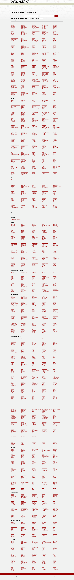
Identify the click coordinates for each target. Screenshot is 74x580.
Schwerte (22, 389)
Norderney (33, 319)
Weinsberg (43, 92)
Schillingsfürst (55, 155)
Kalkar (43, 366)
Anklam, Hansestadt (24, 272)
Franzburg (22, 276)
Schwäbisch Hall (44, 79)
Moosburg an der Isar (45, 140)
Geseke (12, 357)
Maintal (22, 251)
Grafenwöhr (12, 122)
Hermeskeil (44, 416)
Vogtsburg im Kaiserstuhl (56, 87)
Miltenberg (54, 139)
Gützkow (33, 278)
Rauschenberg (34, 257)
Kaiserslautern (13, 418)
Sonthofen (33, 160)
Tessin (12, 289)
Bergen (54, 299)
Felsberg (54, 233)
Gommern (22, 501)
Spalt (43, 160)
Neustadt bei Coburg (24, 145)
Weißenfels (54, 515)
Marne (53, 529)
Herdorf (33, 416)
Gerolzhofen (13, 121)
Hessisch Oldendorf (55, 312)
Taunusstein (13, 264)
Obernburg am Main (35, 146)
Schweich (54, 430)
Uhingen (43, 86)
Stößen (22, 514)
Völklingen (12, 444)
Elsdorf (54, 351)
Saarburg (12, 430)
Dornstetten (33, 35)
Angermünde (23, 184)
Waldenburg (13, 89)
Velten (22, 207)
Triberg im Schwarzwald (35, 85)
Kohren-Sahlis (55, 465)
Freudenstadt (55, 40)
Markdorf (43, 60)
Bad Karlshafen (55, 225)
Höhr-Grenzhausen (14, 417)
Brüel (32, 273)
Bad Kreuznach (23, 409)
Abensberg (23, 100)
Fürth (12, 119)
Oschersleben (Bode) (45, 509)
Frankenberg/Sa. (34, 458)
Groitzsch (12, 462)
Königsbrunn (23, 132)
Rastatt (54, 72)
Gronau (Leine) (44, 310)
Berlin (12, 179)
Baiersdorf (54, 106)
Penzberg (54, 148)
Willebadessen (23, 399)
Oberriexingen (55, 68)
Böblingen (22, 31)
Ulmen (43, 432)
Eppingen (43, 38)
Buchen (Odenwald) (24, 33)
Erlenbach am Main (55, 115)
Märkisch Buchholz (24, 198)
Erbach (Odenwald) (14, 233)
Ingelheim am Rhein (45, 417)
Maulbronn (12, 61)
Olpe (11, 382)
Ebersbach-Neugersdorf (45, 456)
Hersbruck (22, 126)
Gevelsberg (23, 357)
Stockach (12, 82)
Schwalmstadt (55, 260)
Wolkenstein (13, 488)
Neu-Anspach (13, 253)
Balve (32, 342)
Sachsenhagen (23, 324)
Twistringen (12, 329)
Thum (22, 484)
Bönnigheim (44, 31)
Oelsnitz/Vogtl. (23, 475)
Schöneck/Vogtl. (13, 482)
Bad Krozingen (13, 26)
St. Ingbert (33, 443)
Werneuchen (13, 208)
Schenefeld (23, 534)
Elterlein (54, 457)
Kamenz (12, 465)
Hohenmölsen (34, 503)
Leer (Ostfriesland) (24, 316)
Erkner (54, 188)
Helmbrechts (44, 125)
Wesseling (43, 398)
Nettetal (33, 378)
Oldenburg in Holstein (35, 531)
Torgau (33, 484)
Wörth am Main (13, 173)
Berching (12, 108)
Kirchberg (22, 465)
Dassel (22, 305)
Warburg (33, 396)
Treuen (54, 484)
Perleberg (12, 201)
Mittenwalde (44, 198)
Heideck (22, 125)
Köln (22, 369)
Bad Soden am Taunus (56, 226)
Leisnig (12, 468)
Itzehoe (12, 528)
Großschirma (44, 462)
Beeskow (43, 185)
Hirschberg (33, 553)
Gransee (22, 192)
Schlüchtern (23, 260)
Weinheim (33, 92)
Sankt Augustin (55, 386)
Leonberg (33, 58)
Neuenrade (44, 378)
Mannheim (23, 60)
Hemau (54, 125)
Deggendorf (13, 112)
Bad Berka (12, 542)
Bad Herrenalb (55, 25)
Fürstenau (22, 309)
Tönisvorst (43, 392)
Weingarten (23, 92)
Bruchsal (12, 33)
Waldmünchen (44, 168)
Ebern (53, 113)
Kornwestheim (44, 53)
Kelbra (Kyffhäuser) (34, 504)
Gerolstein (43, 415)
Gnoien (12, 277)
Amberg (22, 101)
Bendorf (33, 410)
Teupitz (33, 206)
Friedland (12, 191)
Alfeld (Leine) (23, 296)
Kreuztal (12, 370)
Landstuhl (22, 422)
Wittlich (22, 435)
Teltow (12, 206)
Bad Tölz (22, 106)
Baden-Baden (44, 28)
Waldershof (12, 168)
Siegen (12, 390)
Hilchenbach (54, 363)
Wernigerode (23, 516)
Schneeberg (54, 481)
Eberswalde (23, 188)
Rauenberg (12, 73)
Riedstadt (12, 258)
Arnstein (54, 101)
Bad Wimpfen (23, 28)
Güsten (54, 501)
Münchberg (12, 141)
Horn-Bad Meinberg (24, 364)
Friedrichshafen (23, 41)
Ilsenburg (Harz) (44, 503)
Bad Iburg (12, 298)
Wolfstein (33, 435)
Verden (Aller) (13, 330)
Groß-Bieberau (13, 239)
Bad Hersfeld (34, 225)
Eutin (43, 524)
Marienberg (23, 470)
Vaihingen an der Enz (14, 87)
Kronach (33, 132)
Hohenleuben (44, 553)
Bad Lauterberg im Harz (24, 298)
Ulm (53, 86)
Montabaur (12, 424)
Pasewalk (22, 284)
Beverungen (13, 344)
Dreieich (33, 232)
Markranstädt (54, 470)
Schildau (12, 481)
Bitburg (33, 411)
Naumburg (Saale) (34, 508)
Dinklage (54, 305)
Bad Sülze (43, 272)
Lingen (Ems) (44, 316)
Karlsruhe (12, 52)
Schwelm (12, 389)
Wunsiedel (33, 173)
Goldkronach (34, 121)
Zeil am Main (54, 173)
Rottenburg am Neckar (35, 75)
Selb (32, 159)
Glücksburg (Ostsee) (14, 527)
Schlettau (43, 481)
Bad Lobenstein (34, 543)
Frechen (43, 355)
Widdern (54, 93)
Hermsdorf (12, 553)
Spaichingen (13, 81)
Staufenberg (23, 263)
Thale (22, 515)
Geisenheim (13, 237)
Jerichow (54, 503)
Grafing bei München (24, 122)
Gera (53, 549)
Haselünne (54, 311)
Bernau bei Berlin (55, 185)
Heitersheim (54, 47)
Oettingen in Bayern (14, 147)
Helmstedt (12, 312)
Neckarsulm (44, 65)
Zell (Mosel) (23, 436)
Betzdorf (54, 410)
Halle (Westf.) (23, 359)
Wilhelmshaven (55, 331)
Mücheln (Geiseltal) (24, 508)
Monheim (33, 140)
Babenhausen (55, 224)
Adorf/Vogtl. (12, 449)
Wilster (22, 536)
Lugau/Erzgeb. (55, 469)
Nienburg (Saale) (55, 508)
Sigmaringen (23, 80)
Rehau (43, 152)
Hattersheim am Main (56, 240)
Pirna (43, 476)
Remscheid (54, 384)
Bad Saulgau (13, 27)
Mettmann (43, 376)
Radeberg (33, 477)
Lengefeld (22, 468)
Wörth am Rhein (13, 436)
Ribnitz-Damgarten (45, 285)
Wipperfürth (54, 399)
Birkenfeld (22, 411)
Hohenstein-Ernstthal (14, 464)
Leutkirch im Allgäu (45, 58)
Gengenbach (54, 42)
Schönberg (43, 286)
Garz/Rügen (54, 276)
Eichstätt (43, 114)
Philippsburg (23, 72)
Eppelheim (33, 38)
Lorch (22, 59)
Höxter (54, 364)
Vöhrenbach (13, 88)
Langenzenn (54, 133)
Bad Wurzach (34, 28)
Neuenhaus (33, 318)
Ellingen (54, 114)
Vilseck (43, 166)
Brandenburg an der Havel (25, 186)
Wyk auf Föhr (34, 536)
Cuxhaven (43, 304)
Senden (54, 159)
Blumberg (12, 31)
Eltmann (12, 115)
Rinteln (33, 323)
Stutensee (33, 82)
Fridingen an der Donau (14, 41)
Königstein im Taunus (45, 246)
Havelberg (54, 502)
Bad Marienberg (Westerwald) (36, 409)
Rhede (22, 385)
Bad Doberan (34, 272)
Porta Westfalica (23, 383)
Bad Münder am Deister (35, 298)
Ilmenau (54, 553)
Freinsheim (12, 415)
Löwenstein (44, 59)
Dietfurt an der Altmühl (35, 112)
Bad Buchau (23, 25)
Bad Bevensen (13, 297)
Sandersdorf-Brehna (35, 511)
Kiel (53, 528)
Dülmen (22, 351)
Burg (53, 497)
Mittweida (33, 471)
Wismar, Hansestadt (55, 290)
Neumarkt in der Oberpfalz (36, 142)
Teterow (22, 289)
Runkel (43, 259)
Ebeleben (43, 547)
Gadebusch (44, 276)
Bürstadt (12, 231)
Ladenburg (54, 54)
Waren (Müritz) (23, 290)
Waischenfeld (55, 167)
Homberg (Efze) (23, 244)
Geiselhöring (13, 120)
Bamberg (12, 107)
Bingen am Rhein (13, 411)
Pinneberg (43, 531)
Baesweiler (23, 342)
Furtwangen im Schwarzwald (36, 41)
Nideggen (22, 379)
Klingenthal (44, 465)
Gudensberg (13, 240)
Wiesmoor (22, 331)
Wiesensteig (13, 94)
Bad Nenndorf (44, 298)
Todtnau (22, 85)
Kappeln (33, 528)
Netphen (22, 378)
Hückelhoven (13, 365)
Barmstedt (33, 523)
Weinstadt (54, 92)
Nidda (53, 253)
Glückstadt (22, 527)
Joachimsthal (44, 193)
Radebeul (43, 477)
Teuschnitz (43, 162)
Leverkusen (33, 371)
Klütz (11, 279)
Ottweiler (43, 442)
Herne (22, 363)
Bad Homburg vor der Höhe (46, 225)
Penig (33, 476)
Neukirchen (33, 253)
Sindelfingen (34, 80)
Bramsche (22, 302)
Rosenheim (44, 153)
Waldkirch (22, 89)
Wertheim (43, 93)
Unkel (53, 432)
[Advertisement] (37, 8)
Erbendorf (22, 115)
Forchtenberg (13, 40)
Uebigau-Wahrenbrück (14, 207)
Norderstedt (12, 531)
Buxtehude (54, 303)
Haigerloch (54, 45)
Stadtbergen (54, 160)
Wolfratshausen (55, 172)
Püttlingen (54, 442)
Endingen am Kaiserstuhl (14, 38)
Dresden (33, 456)
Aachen (12, 338)
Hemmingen (23, 312)
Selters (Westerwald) (14, 431)
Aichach (33, 100)
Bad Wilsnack (13, 185)
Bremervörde (54, 302)
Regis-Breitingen (13, 478)
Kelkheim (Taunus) (55, 245)
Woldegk (22, 291)
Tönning (12, 535)
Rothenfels (33, 154)
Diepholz (43, 305)
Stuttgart (43, 82)
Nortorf (22, 531)
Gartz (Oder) (54, 191)
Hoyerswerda (34, 464)
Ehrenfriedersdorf (55, 456)
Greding (33, 122)
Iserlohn (54, 365)
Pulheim (43, 383)
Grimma (43, 461)
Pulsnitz (12, 477)
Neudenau (23, 66)
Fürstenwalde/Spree (45, 191)
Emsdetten (23, 352)
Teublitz (33, 162)
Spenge (43, 390)
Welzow (43, 207)
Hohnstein (22, 464)
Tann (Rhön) (54, 263)
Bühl (32, 33)
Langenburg (44, 55)
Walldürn (54, 89)
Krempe (12, 529)
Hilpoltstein (44, 126)
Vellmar (54, 264)
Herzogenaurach (34, 126)
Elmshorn (33, 524)
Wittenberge (23, 208)
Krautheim (12, 54)
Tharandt (12, 484)
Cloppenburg (34, 304)
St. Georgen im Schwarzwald (36, 81)
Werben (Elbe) (13, 516)
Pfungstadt (54, 256)
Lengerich (12, 371)
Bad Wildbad (13, 28)
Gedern (54, 236)
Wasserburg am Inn (24, 169)
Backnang (12, 25)
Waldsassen (54, 168)
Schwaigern (54, 79)
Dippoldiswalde (44, 455)
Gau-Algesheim (23, 415)
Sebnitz (33, 482)
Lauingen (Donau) (34, 134)
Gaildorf (54, 41)
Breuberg (33, 230)
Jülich (22, 366)
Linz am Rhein (44, 422)
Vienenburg (23, 330)
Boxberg (12, 32)
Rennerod (12, 429)
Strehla (33, 483)
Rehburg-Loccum (13, 323)
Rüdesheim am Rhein (35, 259)
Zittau (32, 488)
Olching (22, 147)
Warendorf (43, 396)
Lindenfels (33, 250)
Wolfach (54, 94)
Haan (53, 358)
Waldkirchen (23, 168)
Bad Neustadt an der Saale (36, 105)
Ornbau (33, 147)
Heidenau (43, 463)
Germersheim (34, 415)
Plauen (54, 476)
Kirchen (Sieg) (23, 419)
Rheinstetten (54, 74)
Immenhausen (23, 245)
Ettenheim (22, 39)
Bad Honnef (54, 339)
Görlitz (33, 461)
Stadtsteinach (23, 161)
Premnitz (33, 201)
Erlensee (22, 233)
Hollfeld (12, 128)
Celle (12, 304)
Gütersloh (43, 358)
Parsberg (22, 148)
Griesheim (54, 238)
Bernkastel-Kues (44, 410)
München (22, 141)
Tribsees (43, 289)
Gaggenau (43, 41)
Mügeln (43, 471)
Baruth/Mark (23, 185)
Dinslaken (54, 349)
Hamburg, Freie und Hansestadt (15, 219)
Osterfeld (12, 510)
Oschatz (43, 475)
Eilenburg (22, 457)
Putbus (12, 285)
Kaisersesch (54, 417)
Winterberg (43, 399)
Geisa (43, 549)
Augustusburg (13, 450)
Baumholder (23, 410)
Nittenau (43, 145)
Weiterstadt (33, 266)
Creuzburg (12, 547)
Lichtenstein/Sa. (44, 468)
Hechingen (54, 46)
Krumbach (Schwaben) (45, 132)
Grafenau (43, 121)
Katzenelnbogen (44, 418)
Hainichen (12, 463)
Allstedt (22, 494)
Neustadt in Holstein (45, 530)
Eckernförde (23, 524)
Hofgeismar (54, 243)
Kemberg (43, 504)
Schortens (43, 325)
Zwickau (22, 489)
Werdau (54, 485)
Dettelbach (23, 112)
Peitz (53, 200)
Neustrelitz (54, 283)
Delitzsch (33, 455)
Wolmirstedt (54, 516)
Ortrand (43, 200)
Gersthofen (23, 121)
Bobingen (43, 108)
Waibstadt (43, 88)
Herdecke (54, 362)
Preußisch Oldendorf (35, 383)
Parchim (12, 284)
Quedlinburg (33, 510)
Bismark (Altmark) (13, 497)
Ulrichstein (33, 264)
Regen (22, 152)
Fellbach (43, 39)
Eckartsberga (44, 498)
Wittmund (33, 332)
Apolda (22, 541)
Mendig (54, 423)
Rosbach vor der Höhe (56, 258)
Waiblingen (33, 88)
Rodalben (54, 429)
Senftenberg (13, 205)
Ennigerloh (54, 352)
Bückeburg (23, 303)
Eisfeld (22, 548)
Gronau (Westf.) (23, 358)
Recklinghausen (34, 384)
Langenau (33, 55)
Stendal (12, 514)
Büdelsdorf (12, 524)
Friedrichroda (55, 548)
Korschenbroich (44, 369)
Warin (33, 290)
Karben (33, 245)
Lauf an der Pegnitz (14, 134)
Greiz (43, 550)
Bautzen (33, 451)
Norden (12, 319)
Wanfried (12, 266)
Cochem (12, 412)
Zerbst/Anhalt (34, 517)
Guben (43, 192)
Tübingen (12, 86)
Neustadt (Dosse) (55, 199)
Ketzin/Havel (13, 194)
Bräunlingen (33, 32)
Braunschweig (44, 302)
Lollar (43, 250)
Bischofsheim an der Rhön (36, 108)
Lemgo (54, 370)
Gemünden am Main (35, 120)
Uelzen (22, 329)
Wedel (53, 535)
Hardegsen (33, 311)
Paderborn (43, 382)
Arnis (22, 522)
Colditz (43, 454)
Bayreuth (43, 107)
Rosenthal (12, 259)
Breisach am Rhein (45, 32)
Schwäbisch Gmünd (35, 79)
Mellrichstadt (13, 139)
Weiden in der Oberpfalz (45, 169)
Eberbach (43, 35)
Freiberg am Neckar (24, 40)
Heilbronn (33, 47)
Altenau (33, 296)
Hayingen (43, 46)
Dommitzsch (23, 456)
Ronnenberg (54, 323)
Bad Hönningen (13, 409)
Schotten (33, 260)
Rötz (11, 155)
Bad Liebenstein (23, 543)
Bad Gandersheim (34, 297)
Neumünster (33, 530)
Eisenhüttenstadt (34, 188)
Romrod (43, 258)
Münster (12, 378)
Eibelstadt (33, 114)
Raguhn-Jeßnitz (55, 510)
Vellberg (22, 87)
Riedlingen (12, 75)
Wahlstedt (43, 535)
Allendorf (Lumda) (13, 224)
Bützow (54, 273)
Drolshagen (54, 350)
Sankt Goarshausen (35, 430)
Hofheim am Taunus (14, 244)
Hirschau (54, 126)
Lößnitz (43, 469)
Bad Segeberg (13, 523)
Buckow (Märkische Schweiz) (57, 186)
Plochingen (33, 72)
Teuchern (12, 515)
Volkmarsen (23, 265)
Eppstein (54, 232)
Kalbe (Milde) (23, 504)
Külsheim (22, 54)
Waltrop (22, 396)
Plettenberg (12, 383)
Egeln (53, 498)
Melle (43, 317)
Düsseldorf (43, 351)
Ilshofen (22, 51)
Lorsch (12, 251)
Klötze (53, 504)
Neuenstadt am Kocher (56, 66)
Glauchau (22, 461)
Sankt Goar (23, 430)
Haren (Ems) (44, 311)
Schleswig (33, 534)
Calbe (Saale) (13, 498)
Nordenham (23, 319)
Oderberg (22, 200)
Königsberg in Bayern (14, 132)
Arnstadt (33, 541)
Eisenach (54, 547)
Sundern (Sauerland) (14, 392)
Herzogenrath (44, 363)
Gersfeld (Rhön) (55, 237)
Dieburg (43, 231)
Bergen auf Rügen (13, 273)
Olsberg (22, 382)
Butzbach (22, 231)
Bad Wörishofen (44, 106)
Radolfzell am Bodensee (45, 72)
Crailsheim (12, 34)
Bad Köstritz (54, 542)
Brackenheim (23, 32)
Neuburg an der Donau (24, 142)
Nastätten (54, 424)
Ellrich (33, 548)
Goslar (22, 310)
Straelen (54, 391)
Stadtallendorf (13, 263)
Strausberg (54, 205)
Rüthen (33, 386)
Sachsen (19, 4)
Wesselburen (13, 536)
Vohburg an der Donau (14, 167)
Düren (33, 351)
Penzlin (43, 284)
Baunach (33, 107)
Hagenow (43, 278)
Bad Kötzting (23, 105)
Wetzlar (54, 266)
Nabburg (43, 141)
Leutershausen (55, 134)
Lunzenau (12, 470)
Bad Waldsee (55, 27)
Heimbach (12, 362)
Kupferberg (12, 133)
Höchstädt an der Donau (25, 127)
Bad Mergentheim (34, 26)
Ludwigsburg (54, 59)
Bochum (12, 345)
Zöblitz (43, 488)
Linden (22, 250)
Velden (12, 166)
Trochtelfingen (44, 85)
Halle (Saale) (34, 502)
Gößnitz (12, 550)
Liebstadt (54, 468)
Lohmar (22, 372)
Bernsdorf (54, 451)
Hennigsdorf (13, 193)
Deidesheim (44, 412)
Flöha (22, 458)
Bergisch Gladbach (34, 343)
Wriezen (43, 208)
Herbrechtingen (34, 48)
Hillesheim (54, 416)
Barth (53, 272)
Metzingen (12, 62)
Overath (33, 382)
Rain (11, 152)
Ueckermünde (55, 289)
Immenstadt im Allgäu (45, 128)
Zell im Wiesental (23, 95)
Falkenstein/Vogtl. (13, 458)
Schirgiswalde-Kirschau (24, 481)
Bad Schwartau (55, 522)
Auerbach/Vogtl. (55, 449)
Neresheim (54, 65)
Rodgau (33, 258)
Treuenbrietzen (55, 206)
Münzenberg (34, 252)
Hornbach (22, 417)
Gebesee (12, 549)
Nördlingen (54, 145)
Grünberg (54, 239)
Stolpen (22, 483)
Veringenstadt (34, 87)
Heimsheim (44, 47)
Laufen (22, 134)
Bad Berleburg (34, 339)
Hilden (12, 364)
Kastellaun (33, 418)
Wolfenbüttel (44, 332)
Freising (12, 118)
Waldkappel (54, 265)
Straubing (54, 161)
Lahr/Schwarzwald (13, 55)
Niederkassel (34, 379)
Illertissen (33, 128)
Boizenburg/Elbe (23, 273)
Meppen (54, 317)
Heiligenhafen (44, 527)
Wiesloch (22, 94)
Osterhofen (43, 147)
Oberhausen (54, 379)
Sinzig (33, 431)
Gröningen (43, 501)
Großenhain (23, 462)
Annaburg (43, 494)
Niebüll (54, 530)
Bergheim (22, 343)
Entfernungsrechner (14, 4)
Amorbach (33, 101)
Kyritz (43, 194)
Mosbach (33, 62)
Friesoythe (12, 309)
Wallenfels (12, 169)
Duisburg (12, 351)
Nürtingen (12, 68)
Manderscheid (23, 423)
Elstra (43, 457)
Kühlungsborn (44, 279)
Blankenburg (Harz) (35, 497)
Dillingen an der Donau (45, 112)
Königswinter (34, 369)
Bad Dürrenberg (55, 495)
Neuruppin (43, 199)
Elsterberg (33, 457)
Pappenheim (13, 148)
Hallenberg (33, 359)
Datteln (22, 349)
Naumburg (43, 252)
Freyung (33, 118)
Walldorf (43, 89)
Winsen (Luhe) (13, 332)
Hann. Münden (13, 311)
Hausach (33, 46)
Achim (12, 296)
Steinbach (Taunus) (45, 263)
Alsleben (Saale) (34, 494)
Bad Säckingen (55, 26)
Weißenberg (33, 485)
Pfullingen (12, 72)
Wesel (33, 398)
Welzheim (12, 93)
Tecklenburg (23, 392)
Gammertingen (13, 42)
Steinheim (33, 391)
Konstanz (22, 53)
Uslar (32, 329)
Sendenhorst (44, 389)
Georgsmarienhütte (55, 309)
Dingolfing (54, 112)
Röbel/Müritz (13, 286)
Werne (12, 398)
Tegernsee (23, 162)
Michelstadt (54, 251)
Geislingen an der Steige (46, 42)
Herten (33, 363)
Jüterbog (54, 193)
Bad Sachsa (13, 299)
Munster (22, 318)
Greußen (54, 550)
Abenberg (12, 100)
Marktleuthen (13, 138)
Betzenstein (23, 108)
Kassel (43, 245)
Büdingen (54, 230)
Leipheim (43, 134)
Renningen (12, 74)
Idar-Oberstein (34, 417)
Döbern (54, 187)
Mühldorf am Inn (55, 140)
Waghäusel (23, 88)
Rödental (22, 153)
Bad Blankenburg (24, 542)
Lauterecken (33, 422)
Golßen (12, 192)
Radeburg (54, 477)
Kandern (54, 51)
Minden (54, 376)
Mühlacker (54, 62)
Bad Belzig (33, 184)
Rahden (12, 384)
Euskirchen (33, 355)
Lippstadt (12, 372)
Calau (12, 187)
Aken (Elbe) (12, 494)
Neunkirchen (34, 442)
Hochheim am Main (45, 243)
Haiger (33, 240)
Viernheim (12, 265)
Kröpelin (33, 279)
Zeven (33, 333)
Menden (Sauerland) (24, 376)
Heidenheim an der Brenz (25, 47)
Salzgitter (33, 324)
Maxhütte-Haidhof (55, 138)
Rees (43, 384)
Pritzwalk (54, 201)
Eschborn (33, 233)
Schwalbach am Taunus (45, 260)
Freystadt (22, 118)
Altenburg (12, 541)
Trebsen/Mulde (44, 484)
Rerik (32, 285)
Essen (22, 355)
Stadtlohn (12, 391)
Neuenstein (12, 67)
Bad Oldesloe (44, 522)
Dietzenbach (13, 232)
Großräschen (34, 192)
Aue (42, 449)
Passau (33, 148)
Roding (33, 153)
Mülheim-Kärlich (23, 424)
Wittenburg (12, 291)
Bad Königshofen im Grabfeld (15, 105)
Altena (53, 338)
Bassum (43, 299)
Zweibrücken (34, 436)
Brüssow (43, 186)
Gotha (22, 550)
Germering (54, 120)
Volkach (43, 167)
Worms (43, 435)
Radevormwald (55, 383)
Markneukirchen (44, 470)
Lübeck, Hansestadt (35, 529)
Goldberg (22, 277)
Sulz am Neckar (55, 82)
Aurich (43, 296)
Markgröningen (55, 60)
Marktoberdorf (23, 138)
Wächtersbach (34, 265)
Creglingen (23, 34)
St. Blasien (23, 81)
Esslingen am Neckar (14, 39)
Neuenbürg (33, 66)
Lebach (12, 442)
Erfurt (43, 548)
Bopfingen (54, 31)
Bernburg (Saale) (55, 496)
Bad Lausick (54, 450)
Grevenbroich (13, 358)
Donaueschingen (55, 34)
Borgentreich (34, 345)
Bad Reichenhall (44, 105)
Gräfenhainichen (34, 501)
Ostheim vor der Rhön (56, 147)
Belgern (43, 451)
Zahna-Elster (13, 517)
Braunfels (22, 230)
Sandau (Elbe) (23, 511)
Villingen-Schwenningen (45, 87)
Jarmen (54, 278)
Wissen (12, 435)
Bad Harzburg (55, 297)
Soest (22, 390)
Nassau (43, 424)
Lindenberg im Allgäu (45, 135)
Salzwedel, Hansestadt (14, 511)
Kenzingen (33, 52)
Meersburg (23, 61)
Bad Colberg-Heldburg (35, 542)
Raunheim (22, 257)
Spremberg (33, 205)
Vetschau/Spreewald (35, 207)
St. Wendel (43, 443)
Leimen (12, 58)
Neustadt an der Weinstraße (25, 425)
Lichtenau (54, 58)
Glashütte (12, 461)
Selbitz (43, 159)
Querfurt (43, 510)
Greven (54, 357)
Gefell (22, 549)
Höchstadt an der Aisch (14, 127)
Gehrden (43, 309)
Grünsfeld (22, 45)
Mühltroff (54, 471)
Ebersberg (12, 114)
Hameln (54, 310)
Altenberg (22, 449)
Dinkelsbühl (13, 113)
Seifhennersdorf (44, 482)
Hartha (33, 463)
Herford (12, 363)
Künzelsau (33, 54)
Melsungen (44, 251)
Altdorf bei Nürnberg (45, 100)
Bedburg (12, 343)
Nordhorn (43, 319)
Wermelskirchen (55, 397)
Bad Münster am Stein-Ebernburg (47, 409)
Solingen (33, 390)
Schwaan (54, 286)
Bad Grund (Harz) (44, 297)
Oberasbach (23, 146)
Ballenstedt (33, 496)
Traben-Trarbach (23, 432)
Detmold (43, 349)
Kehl (22, 52)
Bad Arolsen (13, 225)
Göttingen (33, 310)
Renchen (54, 73)
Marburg (33, 251)
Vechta (54, 329)
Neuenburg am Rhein (45, 66)
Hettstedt (22, 503)
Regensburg (33, 152)
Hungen (54, 244)
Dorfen (33, 113)
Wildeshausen (44, 331)
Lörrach (33, 59)
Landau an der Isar (24, 133)
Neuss (12, 379)
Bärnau (22, 107)
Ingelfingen (33, 51)
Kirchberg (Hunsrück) (14, 419)
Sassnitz (33, 286)
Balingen (54, 28)
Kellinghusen (44, 528)
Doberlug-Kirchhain (45, 187)
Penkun (33, 284)
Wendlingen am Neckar (24, 93)
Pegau (22, 476)
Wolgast (33, 291)
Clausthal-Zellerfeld (24, 304)
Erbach (54, 38)
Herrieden (12, 126)
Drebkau (12, 188)
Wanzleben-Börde (34, 515)
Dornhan (22, 35)
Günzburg (54, 122)
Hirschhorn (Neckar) (35, 243)
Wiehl (12, 399)
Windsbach (33, 172)
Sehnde (33, 326)
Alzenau (12, 101)
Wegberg (22, 397)
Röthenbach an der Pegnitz (15, 154)
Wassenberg (13, 397)
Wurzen (22, 488)
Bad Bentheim (55, 296)
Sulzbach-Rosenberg (14, 162)
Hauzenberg (13, 125)
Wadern (22, 444)
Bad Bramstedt (34, 522)
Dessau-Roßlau (34, 498)
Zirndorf (12, 174)
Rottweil (43, 75)
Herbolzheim (23, 48)
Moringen (12, 318)
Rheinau (33, 74)
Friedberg (43, 118)
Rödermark (23, 258)
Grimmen (12, 278)
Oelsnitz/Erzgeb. (13, 475)
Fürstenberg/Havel (34, 191)
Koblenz (54, 419)
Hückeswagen (23, 365)
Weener (54, 330)
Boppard (43, 411)
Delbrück (33, 349)
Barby (43, 496)
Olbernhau (33, 475)
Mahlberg (12, 60)
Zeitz (22, 517)
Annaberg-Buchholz (35, 449)
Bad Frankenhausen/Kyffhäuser (47, 542)
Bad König (12, 226)
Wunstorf (12, 333)
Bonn (22, 345)
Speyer (54, 431)
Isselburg (12, 366)
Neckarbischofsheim (24, 65)
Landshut (43, 133)
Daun (32, 412)
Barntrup (43, 342)
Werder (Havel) (55, 207)
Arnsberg (12, 339)
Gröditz (54, 461)
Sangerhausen (44, 511)
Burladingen (44, 33)
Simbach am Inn (23, 160)
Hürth (32, 365)
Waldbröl (12, 396)
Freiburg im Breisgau (35, 40)
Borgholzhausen (44, 345)
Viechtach (22, 166)
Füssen (33, 119)
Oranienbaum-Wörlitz (35, 509)
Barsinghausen (34, 299)
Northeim (54, 319)
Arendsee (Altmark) (55, 494)
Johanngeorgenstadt (45, 464)
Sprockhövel (54, 390)
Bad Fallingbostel (24, 297)
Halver (54, 359)
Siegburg (54, 389)
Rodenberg (44, 323)
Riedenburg (54, 152)
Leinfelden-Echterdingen (25, 58)
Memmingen (23, 139)
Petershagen (54, 382)
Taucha (43, 483)
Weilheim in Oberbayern (56, 169)
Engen (22, 38)
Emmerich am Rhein (14, 352)
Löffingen (12, 59)
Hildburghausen (23, 553)
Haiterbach (12, 46)
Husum (54, 527)
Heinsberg (22, 362)
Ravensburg (23, 73)
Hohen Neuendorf (34, 193)
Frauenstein (44, 458)
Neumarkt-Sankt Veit (45, 142)
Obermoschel (55, 425)
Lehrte (33, 316)
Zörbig (43, 517)
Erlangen (43, 115)
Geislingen (33, 42)
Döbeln (54, 455)
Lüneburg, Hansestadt (35, 317)
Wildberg (33, 94)
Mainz (12, 423)
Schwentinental (55, 534)
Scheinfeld (33, 155)
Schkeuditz (33, 481)
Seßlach (12, 160)
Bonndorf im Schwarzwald (35, 31)
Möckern (12, 508)
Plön (53, 531)
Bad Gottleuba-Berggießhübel (46, 450)
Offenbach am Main (35, 256)
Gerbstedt (12, 501)
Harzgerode (44, 502)
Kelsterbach (13, 246)
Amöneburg (33, 224)
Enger (33, 352)
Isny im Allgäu (44, 51)
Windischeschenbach (24, 172)
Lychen (12, 198)
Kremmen (33, 194)
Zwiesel (22, 174)
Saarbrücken (13, 443)
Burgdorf (33, 303)
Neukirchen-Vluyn (55, 378)
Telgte (33, 392)
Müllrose (12, 199)
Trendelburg (23, 264)
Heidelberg (12, 47)
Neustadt (43, 253)
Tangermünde (55, 514)
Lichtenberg (13, 135)
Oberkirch (22, 68)
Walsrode (43, 330)
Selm (32, 389)
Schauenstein (23, 155)
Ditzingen (43, 34)
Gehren (33, 549)
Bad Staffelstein (13, 106)
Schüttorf (54, 325)
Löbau (22, 469)
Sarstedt (43, 324)
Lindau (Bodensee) (34, 135)
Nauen (33, 199)
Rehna (22, 285)
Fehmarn (54, 524)
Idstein (12, 245)
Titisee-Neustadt (13, 85)
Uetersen (33, 535)
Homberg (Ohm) (34, 244)
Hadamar (22, 240)
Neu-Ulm (12, 142)
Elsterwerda (44, 188)
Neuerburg (12, 425)
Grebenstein (44, 238)
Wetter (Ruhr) (55, 398)
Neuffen (22, 67)
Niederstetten (44, 67)
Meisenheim (44, 423)
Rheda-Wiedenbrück (14, 385)
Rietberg (12, 386)
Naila (53, 141)
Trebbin (43, 206)
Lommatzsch (34, 469)
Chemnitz (33, 454)
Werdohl (33, 397)
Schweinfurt (23, 159)
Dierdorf (54, 412)
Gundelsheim (44, 45)
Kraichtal (54, 53)
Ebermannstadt (44, 113)
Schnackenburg (55, 324)
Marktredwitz (34, 138)
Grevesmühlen (55, 277)
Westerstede (13, 331)
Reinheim (54, 257)
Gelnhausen (23, 237)
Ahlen (33, 338)
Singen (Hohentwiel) (45, 80)
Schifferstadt (44, 430)
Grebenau (33, 238)
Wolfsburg (54, 332)
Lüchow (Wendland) (24, 317)
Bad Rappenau (44, 26)
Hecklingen (12, 503)
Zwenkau (12, 489)
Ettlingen (33, 39)
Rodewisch (54, 478)
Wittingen (22, 332)
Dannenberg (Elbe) (14, 305)
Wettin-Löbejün (34, 516)
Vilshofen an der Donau (56, 166)
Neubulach (12, 66)
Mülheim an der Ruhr (56, 377)
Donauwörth (23, 113)
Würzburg (43, 173)
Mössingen (43, 62)
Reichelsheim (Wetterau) (46, 257)
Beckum (54, 342)
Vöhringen (33, 167)
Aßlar (43, 224)
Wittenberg (43, 516)
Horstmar (43, 364)
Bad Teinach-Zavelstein (35, 27)
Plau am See (54, 284)
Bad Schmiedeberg (24, 496)
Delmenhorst (34, 305)
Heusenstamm (23, 243)
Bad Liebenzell (23, 26)
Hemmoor (33, 312)
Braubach (54, 411)
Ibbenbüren (44, 365)
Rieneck (12, 153)
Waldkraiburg (34, 168)
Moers (12, 377)
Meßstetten (54, 61)
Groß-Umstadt (34, 239)
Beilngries (54, 107)
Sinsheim (54, 80)
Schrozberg (23, 79)
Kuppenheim (44, 54)
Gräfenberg (54, 121)
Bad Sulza (54, 543)
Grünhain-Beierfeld (55, 462)
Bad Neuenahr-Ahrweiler (56, 409)
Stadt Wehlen (55, 482)
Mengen (33, 61)
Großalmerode (44, 239)
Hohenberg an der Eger (56, 127)
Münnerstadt (33, 141)
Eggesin (12, 276)
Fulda (43, 236)
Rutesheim (54, 75)
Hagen (12, 359)
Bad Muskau (13, 451)
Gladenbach (23, 238)
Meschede (33, 376)
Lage (22, 370)
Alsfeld (22, 224)
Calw (53, 33)
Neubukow (12, 283)
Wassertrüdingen (34, 169)
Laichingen (23, 55)
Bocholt (54, 344)
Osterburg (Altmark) (55, 509)
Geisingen (22, 42)
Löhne (33, 372)
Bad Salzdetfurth (23, 299)
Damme (54, 304)
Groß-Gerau (23, 239)
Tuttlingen (22, 86)
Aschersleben (34, 495)
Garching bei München (45, 119)
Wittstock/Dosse (34, 208)
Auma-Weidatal (55, 541)
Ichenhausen (23, 128)
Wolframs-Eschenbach (45, 172)
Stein (43, 161)
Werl (43, 397)
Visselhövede (34, 330)
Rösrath (22, 386)
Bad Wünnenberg (13, 342)
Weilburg (22, 266)
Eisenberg (12, 548)
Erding (33, 115)
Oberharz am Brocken (14, 509)
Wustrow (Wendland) (24, 333)
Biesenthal (12, 186)
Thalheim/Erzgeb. (55, 483)
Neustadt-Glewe (44, 283)
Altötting (54, 100)
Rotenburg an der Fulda (24, 259)
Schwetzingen (13, 80)
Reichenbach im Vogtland (25, 478)
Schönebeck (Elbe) (55, 511)
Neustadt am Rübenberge (46, 318)
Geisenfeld (23, 120)
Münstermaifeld (34, 424)
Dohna (12, 456)
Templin (22, 206)
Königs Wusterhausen (24, 194)
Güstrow (22, 278)
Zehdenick (54, 208)
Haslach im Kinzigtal (24, 46)
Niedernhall (33, 67)
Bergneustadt (55, 343)
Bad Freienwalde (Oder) (45, 184)
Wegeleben (44, 515)
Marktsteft (43, 138)
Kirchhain (22, 246)
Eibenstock (12, 457)
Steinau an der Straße (35, 263)
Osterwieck (23, 510)
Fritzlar (33, 236)
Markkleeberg (34, 470)
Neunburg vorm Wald (56, 142)
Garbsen (33, 309)
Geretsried (43, 120)
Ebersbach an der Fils (56, 35)
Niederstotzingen (55, 67)
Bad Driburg (44, 339)
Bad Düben (23, 450)
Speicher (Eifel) (44, 431)
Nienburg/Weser (55, 318)
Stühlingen (23, 82)
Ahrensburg (12, 522)
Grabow (33, 277)
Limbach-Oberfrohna (14, 469)
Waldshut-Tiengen (34, 89)
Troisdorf (54, 392)
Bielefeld (22, 344)
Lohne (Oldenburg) (55, 316)
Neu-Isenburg (23, 253)
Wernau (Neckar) (34, 93)
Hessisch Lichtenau (14, 243)
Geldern (33, 356)
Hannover (22, 311)
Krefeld (54, 369)
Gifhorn (12, 310)
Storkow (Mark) (44, 205)
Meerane (12, 471)
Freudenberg (44, 40)
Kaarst (33, 366)
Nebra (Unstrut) (44, 508)
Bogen (54, 108)
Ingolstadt (54, 128)
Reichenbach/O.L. (34, 478)
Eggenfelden (23, 114)
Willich (33, 399)
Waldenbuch (54, 88)
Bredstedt (43, 523)
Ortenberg (43, 256)
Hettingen (54, 48)
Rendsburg (12, 534)
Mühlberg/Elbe (55, 198)
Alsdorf (43, 338)
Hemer (33, 362)
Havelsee (54, 192)
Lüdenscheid (54, 372)
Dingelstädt (23, 547)
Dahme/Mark (34, 187)
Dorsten (22, 350)
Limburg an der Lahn (14, 250)
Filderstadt (54, 39)
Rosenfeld (22, 75)
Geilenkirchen (23, 356)
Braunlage (33, 302)
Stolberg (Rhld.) (44, 391)
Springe (54, 326)
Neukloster (33, 283)
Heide (33, 527)
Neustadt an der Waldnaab (15, 145)
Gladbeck (33, 357)
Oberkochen (33, 68)
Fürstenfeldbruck (55, 118)
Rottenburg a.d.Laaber (45, 154)
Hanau (43, 240)
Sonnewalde (23, 205)
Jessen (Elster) (13, 504)
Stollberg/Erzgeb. (13, 483)
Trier (32, 432)
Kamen (54, 366)
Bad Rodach (54, 105)
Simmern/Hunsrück (24, 431)
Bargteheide (23, 523)
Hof (32, 127)
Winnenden (44, 94)
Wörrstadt (54, 435)
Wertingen (12, 172)
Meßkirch (43, 61)
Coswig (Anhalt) (23, 498)
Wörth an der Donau (24, 173)
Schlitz (12, 260)
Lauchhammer (55, 194)
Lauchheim (54, 55)
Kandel (22, 418)
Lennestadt (23, 371)
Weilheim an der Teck (14, 92)
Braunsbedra (44, 497)
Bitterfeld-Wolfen (23, 497)
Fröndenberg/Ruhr (13, 356)
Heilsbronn (33, 125)
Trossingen (54, 85)
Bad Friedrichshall (45, 25)
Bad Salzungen (44, 543)
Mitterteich (22, 140)
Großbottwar (13, 45)
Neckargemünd (34, 65)
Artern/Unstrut (44, 541)
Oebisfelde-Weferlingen (24, 509)
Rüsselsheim (54, 259)
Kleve (12, 369)
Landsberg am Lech (35, 133)
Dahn (22, 412)
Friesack (22, 191)
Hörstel (33, 364)
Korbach (54, 246)
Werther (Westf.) (23, 398)
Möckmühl (22, 62)
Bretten (54, 32)
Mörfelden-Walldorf (14, 252)
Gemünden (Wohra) (35, 237)
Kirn (42, 419)
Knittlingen (12, 53)
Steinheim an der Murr (56, 81)
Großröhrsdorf (34, 462)
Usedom (12, 290)
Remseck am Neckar (45, 73)
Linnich (54, 371)
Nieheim (43, 379)
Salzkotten (43, 386)
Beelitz (33, 185)
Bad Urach (43, 27)
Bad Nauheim (23, 226)
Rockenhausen (44, 429)
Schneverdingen (13, 325)
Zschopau (54, 488)
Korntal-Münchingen (35, 53)
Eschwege (43, 233)
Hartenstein (23, 463)
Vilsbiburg (33, 166)
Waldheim (22, 485)
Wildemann (33, 331)
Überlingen (33, 86)
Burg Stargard (44, 273)
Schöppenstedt (34, 325)
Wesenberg (44, 290)
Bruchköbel (44, 230)
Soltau (43, 326)
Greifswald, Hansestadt (45, 277)
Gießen (12, 238)
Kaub (53, 418)
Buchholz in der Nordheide (15, 303)
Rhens (33, 429)
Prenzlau (43, 201)
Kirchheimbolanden (35, 419)
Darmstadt (33, 231)
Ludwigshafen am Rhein (56, 422)
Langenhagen (13, 316)
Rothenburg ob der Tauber (25, 154)
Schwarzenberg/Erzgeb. (24, 482)
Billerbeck (33, 344)
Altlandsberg (13, 184)
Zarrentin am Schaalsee (45, 291)
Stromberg (12, 432)
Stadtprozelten (13, 161)
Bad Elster (33, 450)
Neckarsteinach (55, 252)
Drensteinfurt (44, 350)
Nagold (12, 65)
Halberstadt (12, 502)
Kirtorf (33, 246)
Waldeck (43, 265)
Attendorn (22, 339)
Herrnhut (54, 463)
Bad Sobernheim (13, 410)
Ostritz (53, 475)
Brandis (12, 454)
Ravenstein (33, 73)
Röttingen (54, 154)
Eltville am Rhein (44, 232)
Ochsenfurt (54, 146)
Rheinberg (43, 385)
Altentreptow (13, 272)
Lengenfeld (33, 468)
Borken (12, 230)
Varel (43, 329)
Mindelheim (12, 140)
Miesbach (43, 139)
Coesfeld (12, 349)
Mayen (33, 423)
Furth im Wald (23, 119)
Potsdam (22, 201)
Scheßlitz (43, 155)
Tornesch (22, 535)
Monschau (43, 377)
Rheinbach (33, 385)
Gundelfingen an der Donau (46, 122)
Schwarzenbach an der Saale (15, 159)
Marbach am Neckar (35, 60)
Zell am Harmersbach (14, 95)
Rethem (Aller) (23, 323)
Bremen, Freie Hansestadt (15, 214)
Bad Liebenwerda (55, 184)
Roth (53, 153)
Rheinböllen (23, 429)
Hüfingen (12, 51)
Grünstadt (54, 415)
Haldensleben (23, 502)
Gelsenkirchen (44, 356)
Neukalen (22, 283)
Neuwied (33, 425)
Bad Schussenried (24, 27)
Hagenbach (23, 416)
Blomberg (43, 344)
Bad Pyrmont (54, 298)
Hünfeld (43, 244)
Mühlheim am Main (24, 252)
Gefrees (54, 119)
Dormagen (12, 350)
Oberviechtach (44, 146)
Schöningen (23, 325)
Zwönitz (33, 489)
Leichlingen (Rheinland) (45, 370)
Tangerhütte (44, 514)
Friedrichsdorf (23, 236)
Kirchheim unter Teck (56, 52)
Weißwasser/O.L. (44, 485)
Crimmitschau (13, 455)
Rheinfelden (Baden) (45, 74)
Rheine (54, 385)
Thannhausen (55, 162)
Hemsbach (12, 48)
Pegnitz (43, 148)
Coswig (54, 454)
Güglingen (33, 45)
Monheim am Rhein (35, 377)
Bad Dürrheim (34, 25)
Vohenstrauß (23, 167)
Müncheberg (23, 199)
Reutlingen (23, 74)
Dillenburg (22, 232)
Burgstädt (22, 454)
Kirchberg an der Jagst (45, 52)
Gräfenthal (33, 550)
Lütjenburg (43, 529)
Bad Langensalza (13, 543)
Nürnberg (12, 146)
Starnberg (33, 161)
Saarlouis (22, 443)
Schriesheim (13, 79)
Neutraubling (34, 145)
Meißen (22, 471)
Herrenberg (44, 48)
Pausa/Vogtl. (13, 476)
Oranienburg (34, 200)
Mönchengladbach (24, 377)
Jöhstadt (54, 464)
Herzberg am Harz (45, 312)
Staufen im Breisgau (45, 81)
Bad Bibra (43, 495)
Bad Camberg (23, 225)
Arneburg (12, 495)
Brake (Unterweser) (14, 302)
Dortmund (33, 350)
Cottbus (22, 187)
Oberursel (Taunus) (14, 256)
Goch (43, 357)
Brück (32, 186)
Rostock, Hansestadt (24, 286)
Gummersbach (34, 358)
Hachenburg (13, 416)
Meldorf (12, 530)
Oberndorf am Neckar (45, 68)
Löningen (12, 317)
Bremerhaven (23, 214)
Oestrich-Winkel (23, 256)
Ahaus (22, 338)
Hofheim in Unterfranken (45, 127)
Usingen (43, 264)
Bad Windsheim (34, 106)
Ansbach (43, 101)
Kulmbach (54, 132)
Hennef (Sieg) (44, 362)
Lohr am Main (55, 135)
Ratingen (22, 384)
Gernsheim (43, 237)
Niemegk (12, 200)
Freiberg (54, 458)
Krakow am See (23, 279)
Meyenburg (33, 198)
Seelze (12, 326)
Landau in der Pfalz (14, 422)
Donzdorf (12, 35)
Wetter (43, 266)
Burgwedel (43, 303)
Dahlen (22, 455)
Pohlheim (12, 257)
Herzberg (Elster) (23, 193)
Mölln (22, 530)
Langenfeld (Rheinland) (35, 370)
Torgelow (33, 289)
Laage (53, 279)
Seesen (22, 326)
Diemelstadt (54, 231)
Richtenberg (54, 285)
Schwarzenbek (44, 534)
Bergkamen (44, 343)
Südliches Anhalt (34, 514)
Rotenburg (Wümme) (14, 324)
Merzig (22, 442)
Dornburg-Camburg (35, 547)
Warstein (54, 396)
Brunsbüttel (54, 523)
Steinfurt (22, 391)
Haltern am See (44, 359)
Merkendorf (33, 139)
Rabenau (22, 477)
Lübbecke (43, 372)
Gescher (54, 356)
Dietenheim (33, 34)
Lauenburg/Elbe (23, 529)
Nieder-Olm (44, 425)
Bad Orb (33, 226)
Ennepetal (43, 352)
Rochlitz (43, 478)
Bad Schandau (23, 451)
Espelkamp (12, 355)
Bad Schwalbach (44, 226)
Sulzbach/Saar (55, 443)
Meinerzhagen (13, 376)
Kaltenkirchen (23, 528)
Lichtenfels (23, 135)
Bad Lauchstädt (13, 496)
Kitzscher (33, 465)
